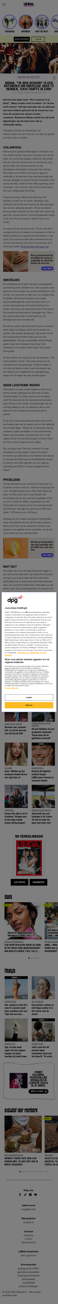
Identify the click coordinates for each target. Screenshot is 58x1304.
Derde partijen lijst (11, 688)
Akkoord (29, 705)
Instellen (29, 697)
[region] (29, 652)
